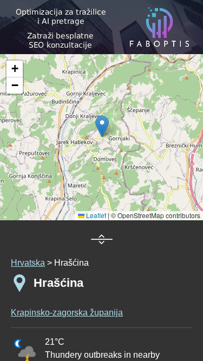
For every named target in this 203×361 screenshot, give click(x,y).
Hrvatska (28, 262)
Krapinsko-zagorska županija (67, 312)
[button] (14, 69)
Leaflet (95, 215)
